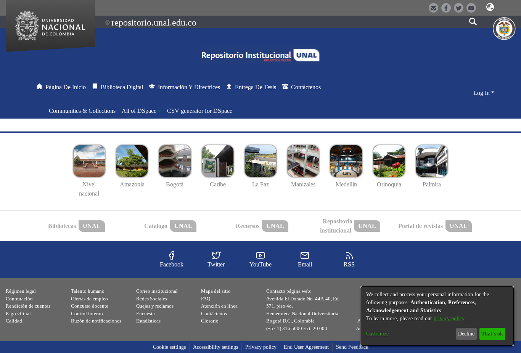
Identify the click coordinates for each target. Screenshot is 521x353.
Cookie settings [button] (169, 347)
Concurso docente (89, 306)
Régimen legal (21, 291)
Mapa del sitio (216, 291)
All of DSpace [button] (139, 111)
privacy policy (449, 318)
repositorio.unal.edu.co (153, 22)
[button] (490, 7)
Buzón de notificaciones (96, 321)
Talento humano (88, 291)
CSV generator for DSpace (199, 111)
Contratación (19, 299)
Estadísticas (148, 321)
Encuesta (145, 313)
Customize (377, 334)
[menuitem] (141, 111)
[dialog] (437, 316)
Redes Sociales (151, 299)
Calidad (14, 321)
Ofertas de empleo (89, 299)
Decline (466, 334)
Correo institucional (157, 291)
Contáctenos (214, 313)
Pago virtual (18, 313)
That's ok (492, 334)
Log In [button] (482, 93)
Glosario (210, 321)
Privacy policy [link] (261, 347)
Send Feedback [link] (352, 347)
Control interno (87, 313)
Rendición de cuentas (28, 306)
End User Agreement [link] (306, 347)
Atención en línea (219, 306)
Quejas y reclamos (155, 306)
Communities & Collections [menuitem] (82, 111)
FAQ (205, 299)
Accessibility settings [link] (215, 347)
